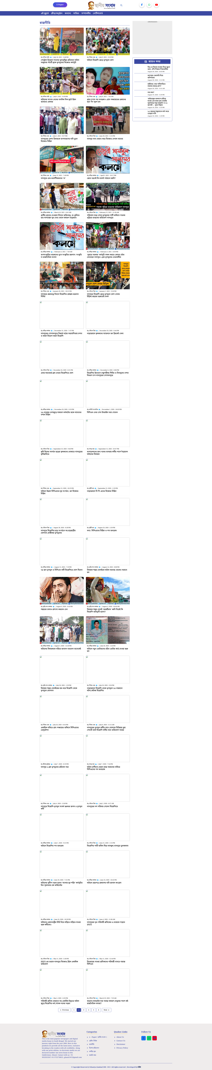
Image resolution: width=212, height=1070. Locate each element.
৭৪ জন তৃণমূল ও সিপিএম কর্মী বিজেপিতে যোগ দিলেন (61, 570)
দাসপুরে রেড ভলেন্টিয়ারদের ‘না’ (53, 178)
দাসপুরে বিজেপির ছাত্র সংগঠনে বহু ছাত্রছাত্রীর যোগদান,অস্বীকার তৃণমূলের (58, 532)
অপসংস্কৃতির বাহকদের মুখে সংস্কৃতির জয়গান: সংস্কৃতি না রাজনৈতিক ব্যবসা (61, 256)
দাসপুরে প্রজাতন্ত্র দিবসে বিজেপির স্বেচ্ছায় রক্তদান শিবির (60, 295)
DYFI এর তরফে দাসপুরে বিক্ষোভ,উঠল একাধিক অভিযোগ (59, 963)
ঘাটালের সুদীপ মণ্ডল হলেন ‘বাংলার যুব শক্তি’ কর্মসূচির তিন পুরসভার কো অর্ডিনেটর (61, 884)
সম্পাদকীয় (86, 13)
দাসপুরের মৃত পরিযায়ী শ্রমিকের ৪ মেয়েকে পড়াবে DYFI (106, 923)
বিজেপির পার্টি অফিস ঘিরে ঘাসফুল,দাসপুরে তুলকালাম (107, 845)
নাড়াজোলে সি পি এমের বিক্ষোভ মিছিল (101, 491)
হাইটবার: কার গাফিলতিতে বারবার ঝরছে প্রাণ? (156, 85)
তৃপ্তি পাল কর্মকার (93, 567)
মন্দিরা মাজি (46, 57)
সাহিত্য (76, 13)
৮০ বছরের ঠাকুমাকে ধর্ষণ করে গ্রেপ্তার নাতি (158, 112)
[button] (121, 5)
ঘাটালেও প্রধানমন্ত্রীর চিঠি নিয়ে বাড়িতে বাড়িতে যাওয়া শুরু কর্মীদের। (61, 923)
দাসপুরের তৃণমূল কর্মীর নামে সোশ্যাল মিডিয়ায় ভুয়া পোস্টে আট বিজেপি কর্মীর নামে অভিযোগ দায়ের (106, 729)
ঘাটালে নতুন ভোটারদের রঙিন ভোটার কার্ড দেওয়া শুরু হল (107, 650)
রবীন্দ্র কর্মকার (92, 175)
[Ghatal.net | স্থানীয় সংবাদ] (102, 5)
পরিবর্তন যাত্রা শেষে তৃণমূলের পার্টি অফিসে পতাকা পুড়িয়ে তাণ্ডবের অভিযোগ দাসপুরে (106, 216)
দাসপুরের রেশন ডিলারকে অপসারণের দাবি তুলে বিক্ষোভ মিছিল (59, 140)
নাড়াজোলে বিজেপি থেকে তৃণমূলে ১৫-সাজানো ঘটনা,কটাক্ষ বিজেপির (104, 689)
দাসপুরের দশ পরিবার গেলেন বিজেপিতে (102, 806)
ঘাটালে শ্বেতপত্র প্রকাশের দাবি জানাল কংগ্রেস (104, 882)
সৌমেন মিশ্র (92, 136)
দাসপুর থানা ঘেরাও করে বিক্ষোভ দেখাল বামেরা (105, 138)
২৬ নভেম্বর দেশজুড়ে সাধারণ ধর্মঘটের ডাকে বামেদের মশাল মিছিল (61, 413)
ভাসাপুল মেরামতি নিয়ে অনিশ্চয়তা (155, 76)
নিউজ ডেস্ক (92, 57)
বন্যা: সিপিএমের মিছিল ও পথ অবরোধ (102, 530)
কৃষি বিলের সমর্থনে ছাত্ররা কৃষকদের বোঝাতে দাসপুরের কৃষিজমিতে (61, 453)
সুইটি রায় (91, 488)
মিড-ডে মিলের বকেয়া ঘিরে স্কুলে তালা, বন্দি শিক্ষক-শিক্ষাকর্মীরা (159, 68)
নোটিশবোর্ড (98, 13)
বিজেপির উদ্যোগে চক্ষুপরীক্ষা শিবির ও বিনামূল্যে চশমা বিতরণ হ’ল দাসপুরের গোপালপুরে (108, 374)
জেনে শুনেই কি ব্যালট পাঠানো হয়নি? (101, 178)
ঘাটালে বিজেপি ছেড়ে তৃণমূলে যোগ (100, 60)
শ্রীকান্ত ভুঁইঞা (46, 764)
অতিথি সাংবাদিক (93, 409)
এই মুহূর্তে (45, 13)
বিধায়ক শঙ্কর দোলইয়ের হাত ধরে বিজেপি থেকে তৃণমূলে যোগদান (59, 689)
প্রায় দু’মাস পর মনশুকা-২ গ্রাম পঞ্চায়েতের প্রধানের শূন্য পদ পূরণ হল (106, 101)
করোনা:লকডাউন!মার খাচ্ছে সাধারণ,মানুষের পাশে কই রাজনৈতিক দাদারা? (107, 1002)
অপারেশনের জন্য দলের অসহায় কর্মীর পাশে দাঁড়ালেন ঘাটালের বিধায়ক (107, 453)
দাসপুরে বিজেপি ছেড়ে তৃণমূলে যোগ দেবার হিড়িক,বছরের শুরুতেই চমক (103, 295)
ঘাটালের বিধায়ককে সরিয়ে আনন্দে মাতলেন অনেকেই (61, 648)
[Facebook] (141, 4)
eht (139, 1067)
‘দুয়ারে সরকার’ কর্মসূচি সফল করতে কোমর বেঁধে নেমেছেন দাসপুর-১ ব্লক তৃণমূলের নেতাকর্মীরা (105, 256)
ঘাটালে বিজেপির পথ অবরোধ (52, 845)
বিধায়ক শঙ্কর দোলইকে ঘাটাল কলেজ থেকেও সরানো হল (107, 571)
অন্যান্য (68, 13)
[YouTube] (156, 4)
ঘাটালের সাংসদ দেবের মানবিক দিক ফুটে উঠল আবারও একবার (58, 101)
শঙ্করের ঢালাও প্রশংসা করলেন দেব (54, 609)
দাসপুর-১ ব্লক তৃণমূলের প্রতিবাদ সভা (55, 767)
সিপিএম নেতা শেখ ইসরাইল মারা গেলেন (102, 412)
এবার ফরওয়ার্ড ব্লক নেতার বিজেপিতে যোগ (57, 373)
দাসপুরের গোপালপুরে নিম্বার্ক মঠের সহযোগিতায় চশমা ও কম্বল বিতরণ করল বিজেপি (61, 335)
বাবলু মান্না (92, 449)
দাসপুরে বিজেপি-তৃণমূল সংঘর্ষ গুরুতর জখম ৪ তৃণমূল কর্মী (61, 807)
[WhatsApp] (149, 4)
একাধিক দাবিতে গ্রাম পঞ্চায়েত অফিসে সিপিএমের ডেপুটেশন (60, 729)
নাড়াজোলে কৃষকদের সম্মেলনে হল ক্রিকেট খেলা (105, 333)
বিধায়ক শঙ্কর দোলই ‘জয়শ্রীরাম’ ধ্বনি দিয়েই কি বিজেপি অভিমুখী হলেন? (105, 610)
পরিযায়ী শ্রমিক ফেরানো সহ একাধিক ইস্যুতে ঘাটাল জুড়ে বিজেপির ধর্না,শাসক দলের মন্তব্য (60, 1002)
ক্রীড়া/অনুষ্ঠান (56, 13)
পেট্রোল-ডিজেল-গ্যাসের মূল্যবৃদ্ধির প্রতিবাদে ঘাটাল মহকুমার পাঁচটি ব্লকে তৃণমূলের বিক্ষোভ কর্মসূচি (60, 61)
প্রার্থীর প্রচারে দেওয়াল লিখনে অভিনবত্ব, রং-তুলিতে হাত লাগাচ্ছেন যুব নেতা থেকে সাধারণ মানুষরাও (60, 216)
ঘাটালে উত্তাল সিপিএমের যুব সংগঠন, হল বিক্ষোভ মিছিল (59, 492)
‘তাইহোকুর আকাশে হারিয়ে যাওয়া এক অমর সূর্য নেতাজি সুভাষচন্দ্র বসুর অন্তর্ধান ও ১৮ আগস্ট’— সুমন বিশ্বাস (158, 102)
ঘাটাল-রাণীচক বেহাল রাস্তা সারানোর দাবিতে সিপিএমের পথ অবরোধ (103, 768)
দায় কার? (151, 92)
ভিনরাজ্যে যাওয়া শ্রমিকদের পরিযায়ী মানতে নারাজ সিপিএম (106, 963)
